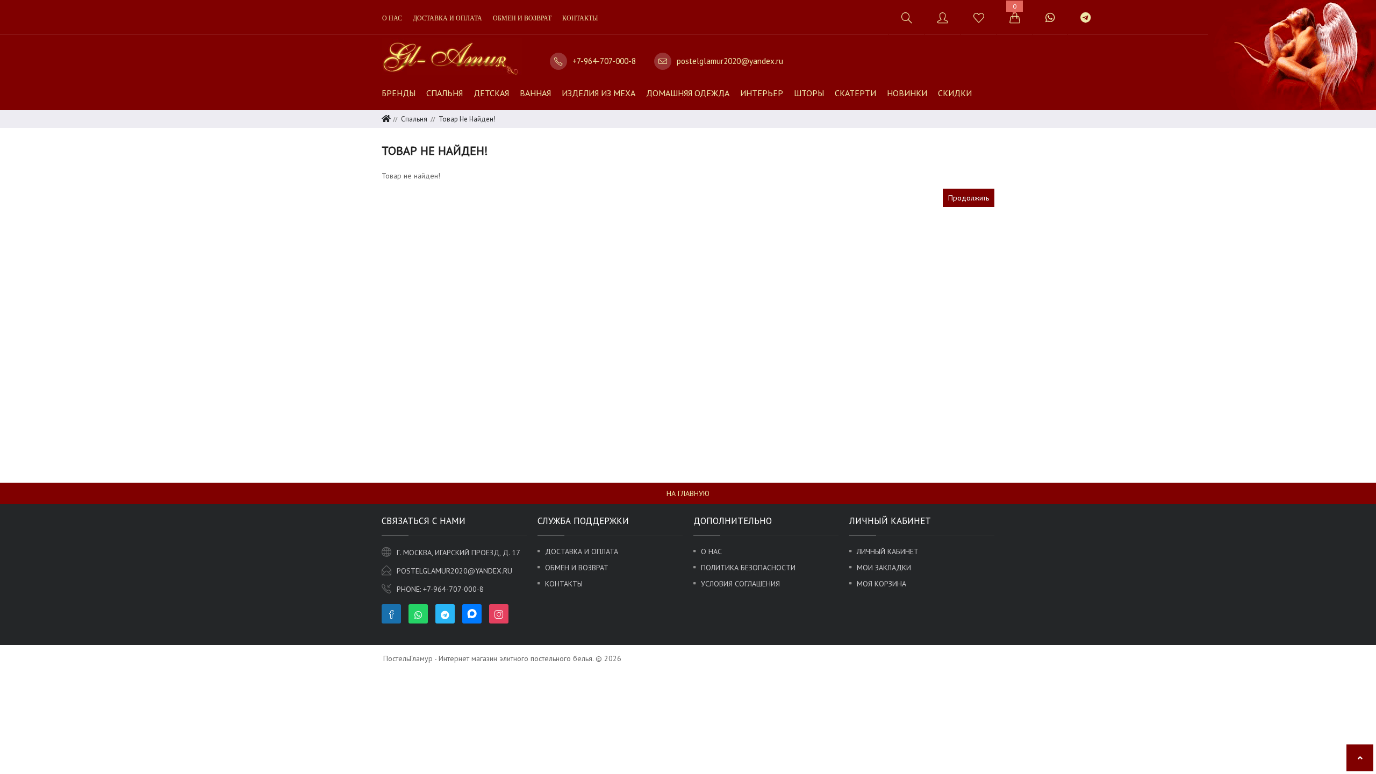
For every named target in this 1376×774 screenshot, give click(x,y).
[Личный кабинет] (942, 17)
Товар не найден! (467, 119)
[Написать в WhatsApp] (1050, 17)
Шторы (809, 93)
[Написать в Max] (1115, 12)
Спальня (444, 93)
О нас (392, 18)
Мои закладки (884, 567)
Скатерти (855, 93)
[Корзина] (1015, 17)
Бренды (398, 93)
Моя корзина (881, 584)
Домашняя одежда (687, 93)
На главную (688, 493)
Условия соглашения (740, 584)
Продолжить (968, 198)
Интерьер (761, 93)
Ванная (535, 93)
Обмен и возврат (522, 18)
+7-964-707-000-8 (604, 61)
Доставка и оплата (447, 18)
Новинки (907, 93)
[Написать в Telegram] (1085, 17)
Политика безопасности (748, 567)
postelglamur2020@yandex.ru (730, 61)
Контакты (580, 18)
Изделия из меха (598, 93)
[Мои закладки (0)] (979, 17)
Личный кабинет (888, 551)
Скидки (955, 93)
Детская (491, 93)
